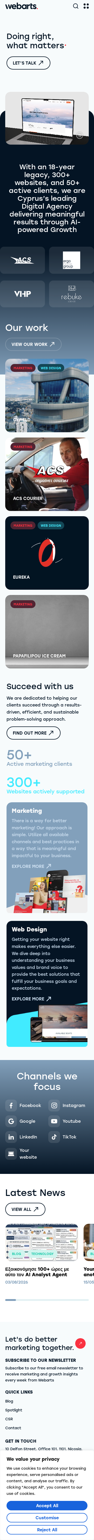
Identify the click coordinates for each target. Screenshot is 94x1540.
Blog (9, 1401)
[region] (47, 1495)
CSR (9, 1418)
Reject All (47, 1529)
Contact (13, 1427)
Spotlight (13, 1409)
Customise (47, 1517)
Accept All (47, 1505)
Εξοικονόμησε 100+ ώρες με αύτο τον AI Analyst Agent (37, 1272)
